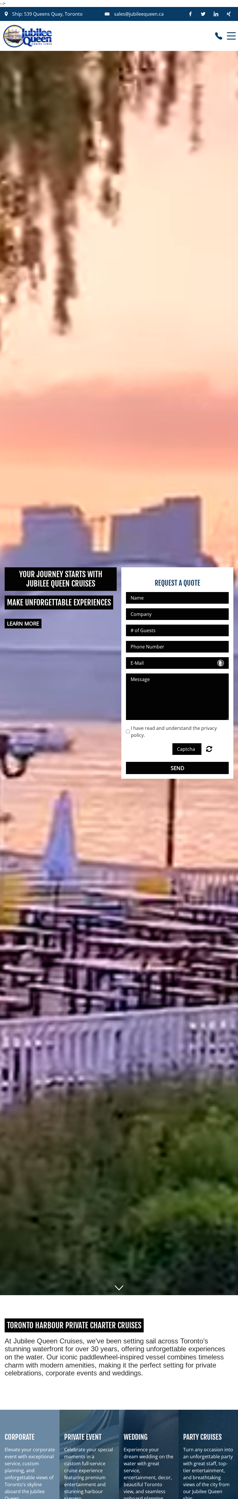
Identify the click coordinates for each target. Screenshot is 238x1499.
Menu (231, 32)
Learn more (23, 623)
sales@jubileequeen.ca (139, 14)
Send (177, 767)
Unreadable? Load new (209, 748)
